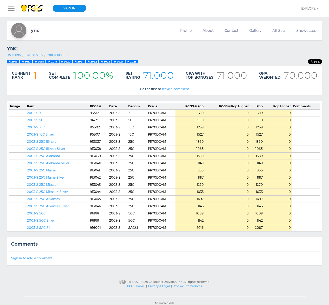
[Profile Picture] (18, 30)
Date (113, 106)
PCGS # (95, 106)
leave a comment (175, 89)
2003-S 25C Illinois (41, 142)
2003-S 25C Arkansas (43, 199)
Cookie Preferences (188, 286)
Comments (302, 106)
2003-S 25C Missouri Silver (47, 192)
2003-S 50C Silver (41, 220)
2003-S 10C (36, 127)
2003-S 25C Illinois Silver (46, 149)
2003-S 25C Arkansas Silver (48, 206)
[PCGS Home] (34, 8)
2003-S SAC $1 (38, 228)
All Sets (278, 30)
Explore (310, 8)
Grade (152, 106)
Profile (186, 30)
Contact (231, 30)
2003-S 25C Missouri (43, 185)
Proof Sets (34, 55)
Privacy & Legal (159, 286)
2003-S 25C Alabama (43, 156)
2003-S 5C (35, 120)
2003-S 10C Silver (40, 134)
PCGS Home (136, 286)
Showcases (306, 30)
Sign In (69, 8)
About (208, 30)
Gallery (255, 30)
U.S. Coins (14, 55)
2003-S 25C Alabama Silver (48, 163)
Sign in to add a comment (32, 258)
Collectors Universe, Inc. (166, 281)
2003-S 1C (35, 113)
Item (30, 106)
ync (35, 30)
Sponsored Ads (164, 303)
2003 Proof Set (59, 55)
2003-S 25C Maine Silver (46, 177)
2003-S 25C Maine (41, 170)
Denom (134, 106)
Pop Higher (234, 106)
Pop (194, 106)
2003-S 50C (36, 213)
